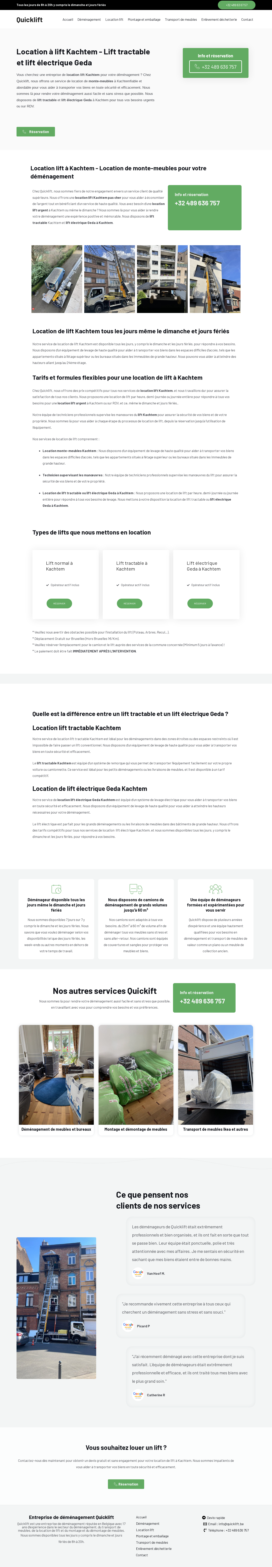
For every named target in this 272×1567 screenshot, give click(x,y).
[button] (236, 5)
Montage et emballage (144, 19)
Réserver (59, 603)
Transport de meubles (181, 19)
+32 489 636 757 (197, 203)
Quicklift (30, 19)
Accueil (68, 19)
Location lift (114, 19)
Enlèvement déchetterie (219, 19)
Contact (247, 19)
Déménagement (89, 19)
